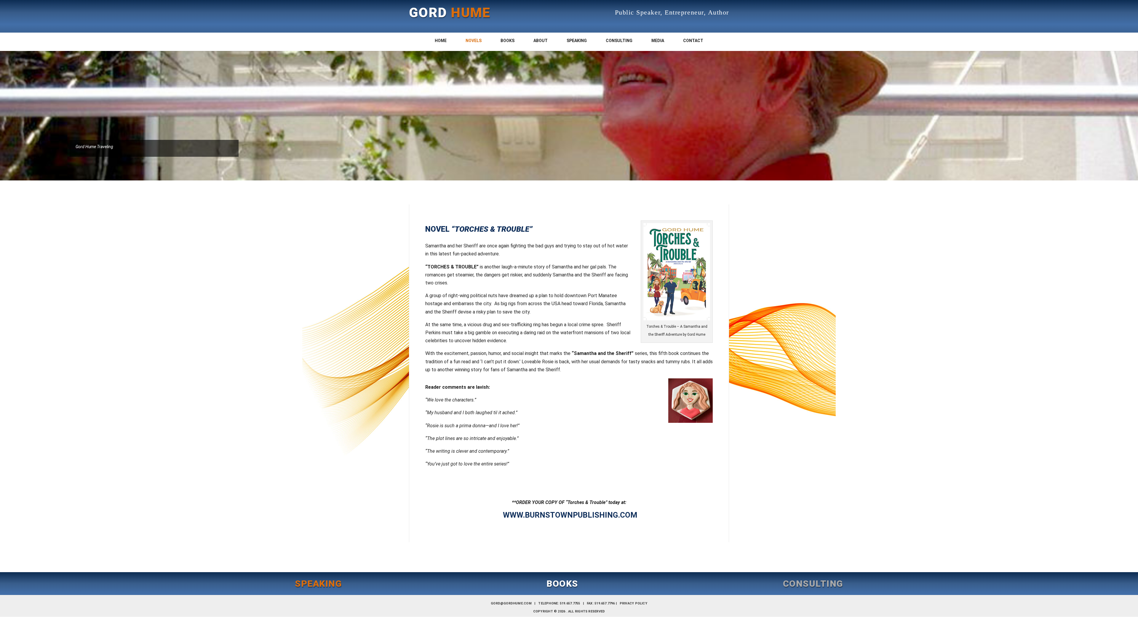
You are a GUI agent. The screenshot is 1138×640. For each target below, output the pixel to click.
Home (441, 40)
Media (657, 40)
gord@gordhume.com (511, 603)
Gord (449, 12)
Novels (474, 40)
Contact (693, 40)
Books (507, 40)
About (540, 40)
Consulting (619, 40)
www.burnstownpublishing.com (570, 515)
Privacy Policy (633, 603)
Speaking (577, 40)
